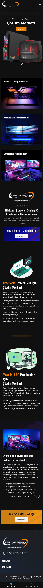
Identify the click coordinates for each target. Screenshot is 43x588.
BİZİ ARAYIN (21, 29)
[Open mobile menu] (40, 4)
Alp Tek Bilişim (35, 576)
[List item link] (15, 553)
